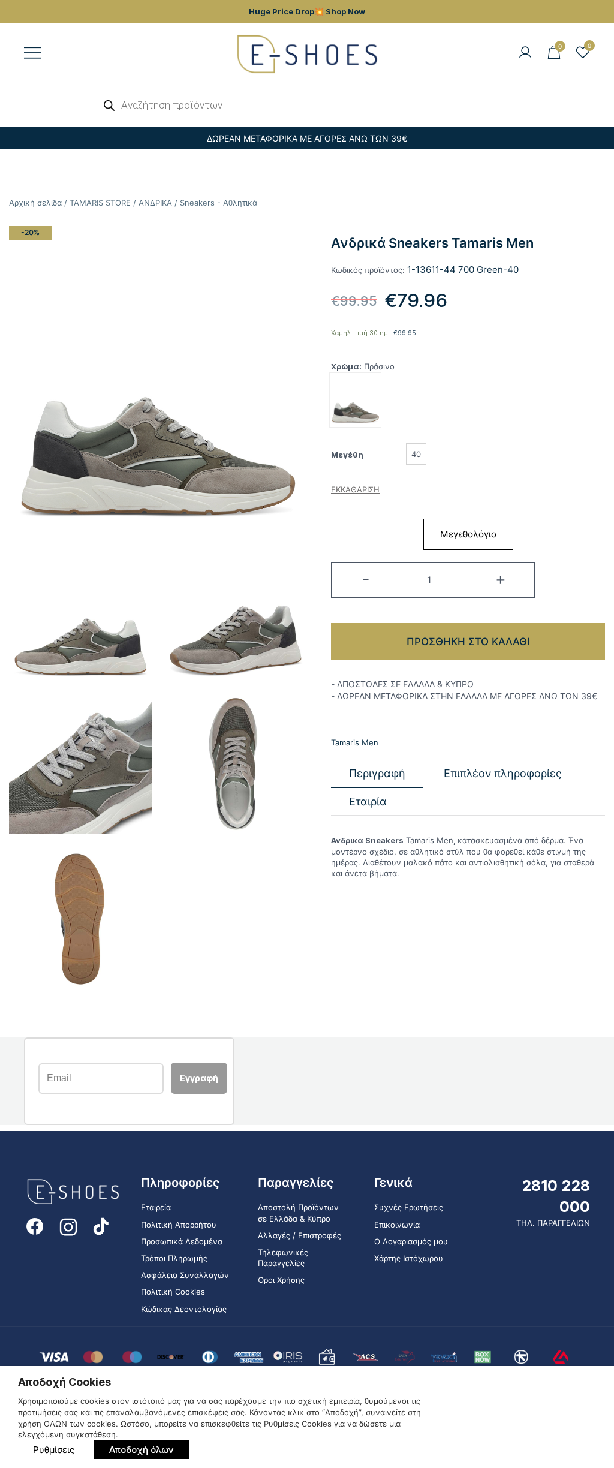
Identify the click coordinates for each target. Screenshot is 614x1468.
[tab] (377, 774)
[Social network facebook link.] (35, 1225)
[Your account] (525, 53)
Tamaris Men (354, 742)
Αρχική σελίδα (35, 202)
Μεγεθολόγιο (468, 534)
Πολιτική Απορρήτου (178, 1224)
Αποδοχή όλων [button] (141, 1449)
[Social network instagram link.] (68, 1225)
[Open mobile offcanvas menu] (32, 53)
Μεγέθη (347, 454)
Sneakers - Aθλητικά (218, 202)
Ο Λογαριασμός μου (411, 1241)
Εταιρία (368, 801)
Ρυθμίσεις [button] (53, 1449)
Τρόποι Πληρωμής (174, 1258)
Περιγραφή (377, 773)
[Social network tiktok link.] (102, 1225)
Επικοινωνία (397, 1224)
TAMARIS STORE (100, 202)
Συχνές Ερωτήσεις (408, 1207)
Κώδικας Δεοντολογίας (184, 1309)
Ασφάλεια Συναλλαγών (185, 1275)
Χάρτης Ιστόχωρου (408, 1258)
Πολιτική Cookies (173, 1291)
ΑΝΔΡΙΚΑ (155, 202)
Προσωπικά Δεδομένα (181, 1241)
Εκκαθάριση (355, 489)
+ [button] (500, 579)
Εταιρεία (156, 1207)
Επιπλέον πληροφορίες (503, 773)
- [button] (365, 579)
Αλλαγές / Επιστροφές (299, 1235)
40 (416, 454)
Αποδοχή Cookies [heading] (64, 1382)
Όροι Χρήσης (281, 1279)
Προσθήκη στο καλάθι (468, 642)
